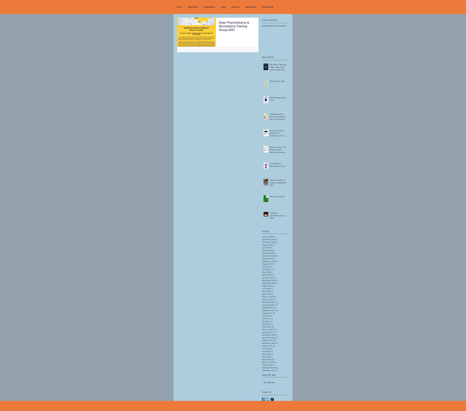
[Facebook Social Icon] (263, 399)
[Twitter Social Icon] (268, 399)
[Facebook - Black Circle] (272, 399)
